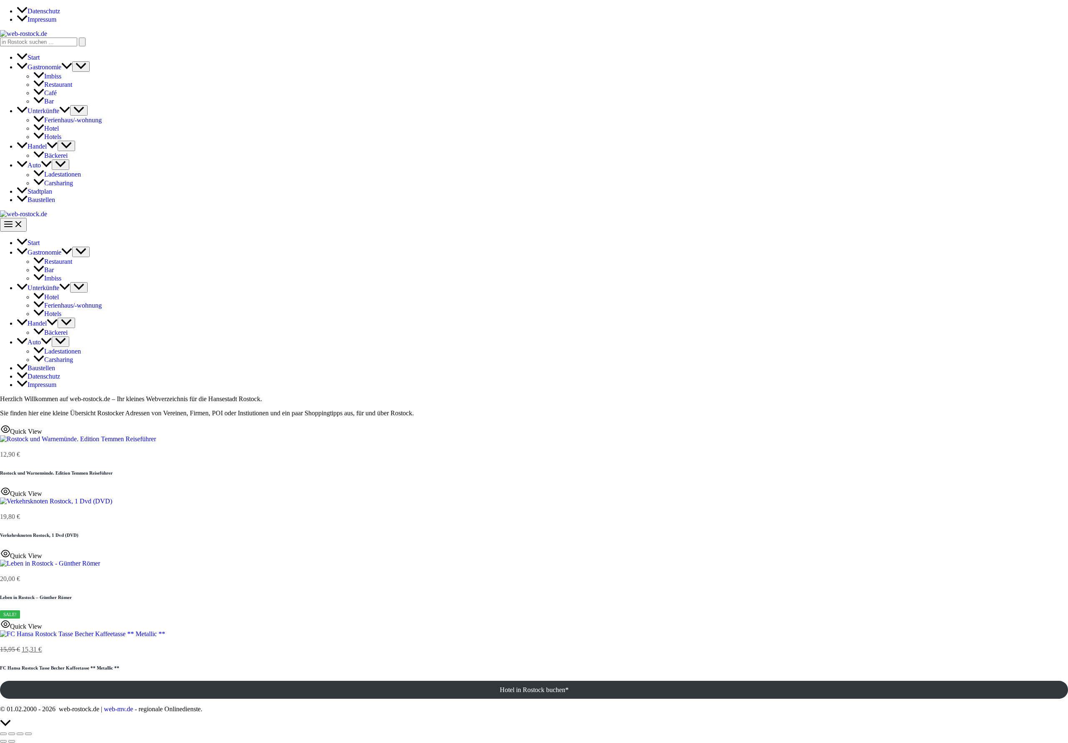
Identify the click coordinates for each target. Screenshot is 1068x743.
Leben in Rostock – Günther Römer (36, 597)
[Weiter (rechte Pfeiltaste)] (11, 741)
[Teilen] (20, 734)
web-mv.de (118, 709)
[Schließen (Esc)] (28, 734)
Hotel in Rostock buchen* (534, 689)
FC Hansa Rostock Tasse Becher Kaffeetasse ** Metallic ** (59, 667)
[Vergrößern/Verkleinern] (3, 734)
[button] (66, 67)
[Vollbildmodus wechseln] (11, 734)
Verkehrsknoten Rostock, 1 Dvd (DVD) (39, 535)
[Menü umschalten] (81, 66)
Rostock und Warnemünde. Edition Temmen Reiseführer (56, 472)
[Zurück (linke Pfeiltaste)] (3, 741)
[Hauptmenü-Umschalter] (13, 225)
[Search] (82, 42)
